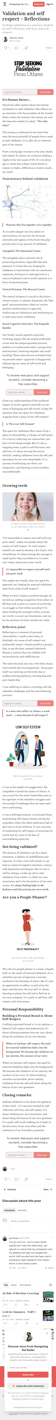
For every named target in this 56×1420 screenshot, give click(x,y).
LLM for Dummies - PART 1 (19, 1312)
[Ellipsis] (52, 1237)
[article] (28, 1299)
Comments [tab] (9, 1210)
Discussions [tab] (25, 1285)
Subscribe (38, 4)
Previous (11, 1189)
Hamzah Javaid (17, 38)
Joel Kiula (13, 1238)
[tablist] (15, 1210)
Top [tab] (6, 1285)
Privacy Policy (37, 1398)
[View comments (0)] (16, 1304)
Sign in (49, 4)
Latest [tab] (14, 1285)
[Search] (51, 1285)
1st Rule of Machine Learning (20, 1293)
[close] (47, 1333)
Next (46, 1189)
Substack (13, 1413)
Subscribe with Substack (30, 1385)
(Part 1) (6, 1315)
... (3, 1297)
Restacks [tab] (22, 1210)
